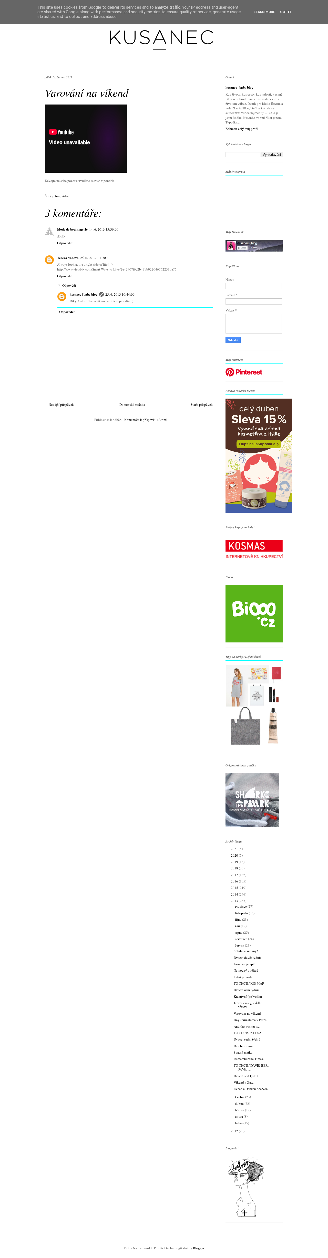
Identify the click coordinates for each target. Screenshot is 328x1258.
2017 (235, 874)
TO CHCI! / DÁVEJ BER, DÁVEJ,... (251, 1067)
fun (57, 196)
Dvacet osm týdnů (246, 989)
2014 (235, 894)
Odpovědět (65, 243)
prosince (241, 906)
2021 (235, 848)
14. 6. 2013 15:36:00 (103, 229)
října (238, 919)
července (241, 939)
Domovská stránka (132, 404)
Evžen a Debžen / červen (251, 1088)
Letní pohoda (243, 977)
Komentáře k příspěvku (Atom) (145, 419)
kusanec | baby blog (84, 294)
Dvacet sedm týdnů (247, 1039)
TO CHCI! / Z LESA (247, 1033)
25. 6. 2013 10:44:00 (120, 294)
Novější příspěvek (61, 404)
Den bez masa (243, 1046)
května (240, 1097)
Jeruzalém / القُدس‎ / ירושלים (248, 1005)
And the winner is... (247, 1026)
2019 (235, 861)
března (240, 1110)
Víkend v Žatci (244, 1082)
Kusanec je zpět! (245, 964)
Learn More (264, 12)
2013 (235, 900)
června (240, 945)
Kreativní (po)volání (248, 996)
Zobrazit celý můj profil (241, 128)
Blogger (198, 1248)
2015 (235, 887)
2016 (235, 881)
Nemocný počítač (246, 970)
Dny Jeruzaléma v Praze (250, 1019)
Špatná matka (243, 1052)
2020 (235, 855)
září (238, 925)
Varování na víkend (247, 1013)
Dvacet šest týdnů (246, 1076)
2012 (235, 1131)
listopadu (242, 913)
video (65, 196)
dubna (239, 1103)
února (239, 1116)
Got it (286, 12)
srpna (239, 932)
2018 (235, 868)
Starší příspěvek (202, 404)
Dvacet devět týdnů (247, 957)
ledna (239, 1123)
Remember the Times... (249, 1058)
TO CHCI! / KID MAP (249, 983)
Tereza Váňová (68, 257)
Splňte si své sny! (246, 951)
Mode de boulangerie (72, 229)
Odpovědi (69, 285)
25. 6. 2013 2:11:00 (94, 257)
